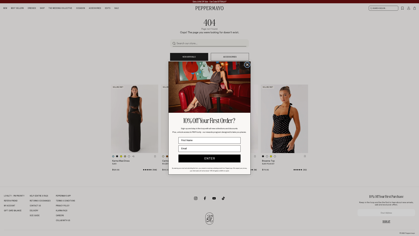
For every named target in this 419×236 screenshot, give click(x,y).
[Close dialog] (247, 64)
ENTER (209, 158)
